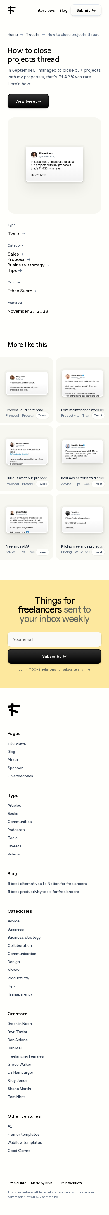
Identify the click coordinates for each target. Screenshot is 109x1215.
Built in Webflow (69, 1183)
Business (16, 929)
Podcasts (16, 829)
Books (13, 813)
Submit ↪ (86, 10)
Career (89, 484)
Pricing (66, 552)
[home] (12, 10)
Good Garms (19, 1150)
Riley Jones (18, 1080)
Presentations (32, 484)
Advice (66, 484)
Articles (14, 805)
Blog (63, 10)
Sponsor (15, 767)
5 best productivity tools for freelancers (43, 891)
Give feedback (20, 775)
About (13, 759)
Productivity (70, 415)
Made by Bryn (41, 1183)
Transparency (20, 994)
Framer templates (24, 1134)
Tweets (33, 34)
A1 (10, 1126)
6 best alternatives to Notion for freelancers (47, 883)
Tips (85, 415)
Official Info (17, 1183)
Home (13, 34)
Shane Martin (19, 1088)
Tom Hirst (16, 1096)
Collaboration (20, 945)
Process (28, 415)
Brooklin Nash (20, 1023)
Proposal (12, 415)
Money (13, 969)
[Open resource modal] (26, 390)
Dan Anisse (18, 1039)
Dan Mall (15, 1047)
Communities (20, 821)
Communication (22, 953)
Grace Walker (19, 1064)
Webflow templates (25, 1142)
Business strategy (24, 937)
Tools (13, 837)
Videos (14, 854)
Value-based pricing (90, 552)
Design (14, 961)
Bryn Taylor (17, 1031)
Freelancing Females (26, 1056)
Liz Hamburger (20, 1072)
